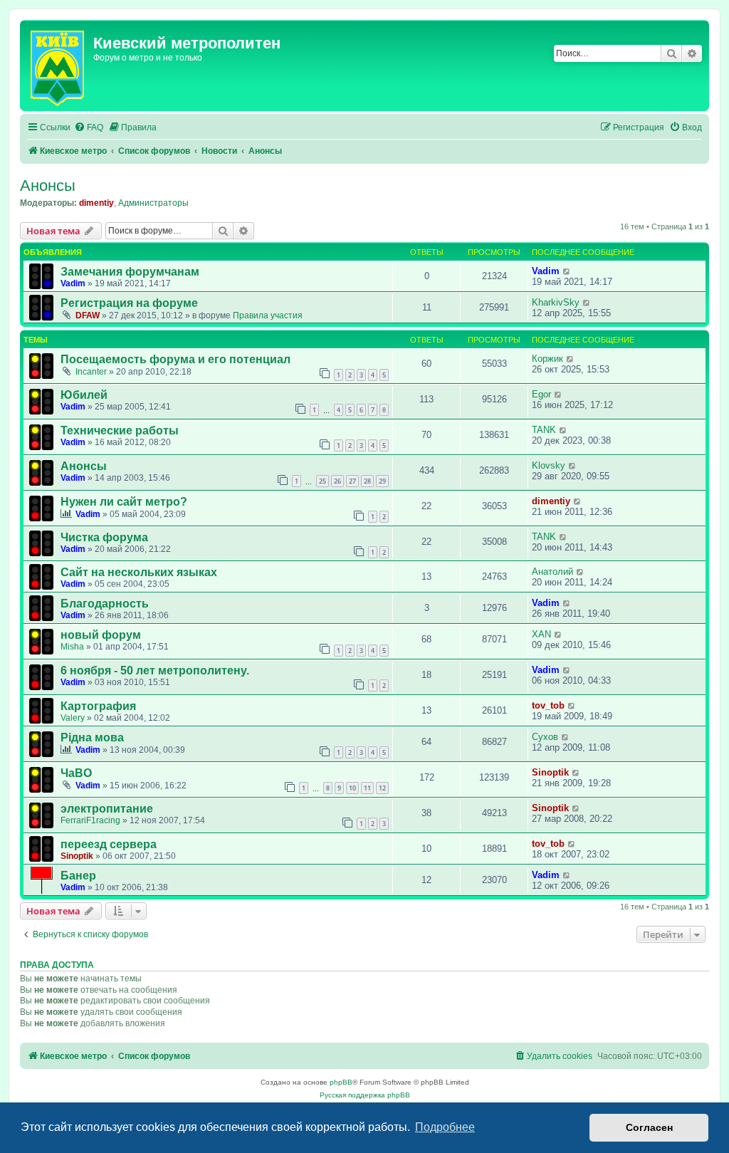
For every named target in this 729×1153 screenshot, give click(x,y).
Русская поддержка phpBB (365, 1095)
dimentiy (96, 203)
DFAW (87, 315)
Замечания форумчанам (130, 272)
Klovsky (548, 465)
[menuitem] (88, 127)
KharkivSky (555, 302)
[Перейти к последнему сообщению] (567, 271)
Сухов (545, 736)
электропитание (107, 809)
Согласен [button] (649, 1127)
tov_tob (548, 705)
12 (382, 788)
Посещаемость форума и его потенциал (175, 359)
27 (352, 481)
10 (352, 788)
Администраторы (153, 203)
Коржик (547, 358)
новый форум (101, 635)
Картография (98, 706)
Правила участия (268, 315)
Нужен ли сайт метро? (124, 502)
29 (382, 481)
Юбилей (84, 395)
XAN (541, 634)
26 (337, 481)
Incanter (91, 372)
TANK (544, 429)
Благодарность (105, 604)
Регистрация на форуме (129, 303)
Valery (73, 718)
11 (367, 788)
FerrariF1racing (90, 820)
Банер (78, 876)
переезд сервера (109, 844)
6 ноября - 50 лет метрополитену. (155, 670)
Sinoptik (550, 772)
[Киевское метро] (58, 66)
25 (322, 481)
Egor (541, 394)
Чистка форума (104, 537)
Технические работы (120, 430)
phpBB (341, 1082)
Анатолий (552, 571)
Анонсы (47, 185)
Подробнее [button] (445, 1127)
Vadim (73, 283)
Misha (72, 647)
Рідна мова (92, 737)
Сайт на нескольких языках (139, 572)
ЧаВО (76, 773)
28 (367, 481)
